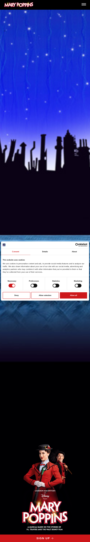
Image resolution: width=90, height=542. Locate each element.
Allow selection (45, 295)
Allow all (73, 295)
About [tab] (74, 252)
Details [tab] (45, 252)
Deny (16, 295)
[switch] (34, 285)
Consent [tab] (15, 252)
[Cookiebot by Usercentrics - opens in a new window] (77, 245)
